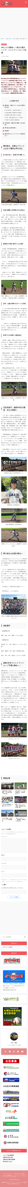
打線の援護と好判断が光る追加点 (14, 112)
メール (3, 863)
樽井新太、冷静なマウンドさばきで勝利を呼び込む (15, 106)
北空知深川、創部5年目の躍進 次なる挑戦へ (15, 123)
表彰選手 (7, 130)
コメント (4, 836)
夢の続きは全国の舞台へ (11, 127)
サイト (3, 871)
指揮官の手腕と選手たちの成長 (13, 115)
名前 (3, 855)
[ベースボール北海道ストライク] (6, 3)
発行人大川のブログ (15, 1179)
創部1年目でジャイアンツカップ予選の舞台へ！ (15, 134)
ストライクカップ (8, 1173)
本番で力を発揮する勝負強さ (13, 119)
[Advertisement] (14, 23)
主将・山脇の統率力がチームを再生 (14, 117)
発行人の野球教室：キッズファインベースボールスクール (15, 1176)
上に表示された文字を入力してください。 (12, 887)
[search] (25, 937)
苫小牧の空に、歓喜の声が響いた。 (14, 110)
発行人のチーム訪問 (20, 1173)
